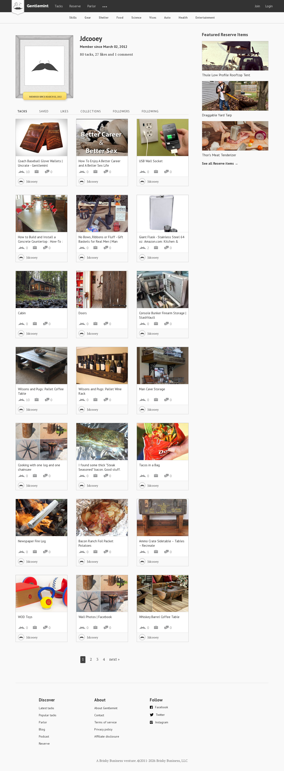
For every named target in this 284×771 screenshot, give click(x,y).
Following (150, 111)
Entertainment (205, 18)
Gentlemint (31, 8)
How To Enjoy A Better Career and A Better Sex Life (99, 163)
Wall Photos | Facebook (95, 617)
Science (136, 18)
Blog (42, 729)
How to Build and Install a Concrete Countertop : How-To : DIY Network (40, 241)
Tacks (59, 6)
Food (119, 18)
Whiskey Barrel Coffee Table (159, 617)
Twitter (160, 714)
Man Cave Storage (152, 389)
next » (114, 659)
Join (257, 6)
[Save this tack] (59, 134)
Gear (88, 18)
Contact (99, 715)
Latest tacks (46, 708)
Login (269, 6)
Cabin (22, 313)
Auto (167, 18)
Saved (44, 111)
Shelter (103, 18)
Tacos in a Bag (149, 465)
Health (183, 18)
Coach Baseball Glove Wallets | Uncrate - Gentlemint (40, 163)
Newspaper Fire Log (32, 541)
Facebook (161, 707)
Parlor (91, 6)
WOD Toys (25, 617)
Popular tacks (47, 715)
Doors (83, 313)
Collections (91, 111)
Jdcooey (31, 181)
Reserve (75, 6)
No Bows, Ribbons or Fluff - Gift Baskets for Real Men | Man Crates (101, 241)
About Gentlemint (105, 708)
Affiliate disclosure (106, 736)
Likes (65, 111)
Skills (73, 18)
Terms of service (105, 722)
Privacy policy (103, 729)
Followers (121, 111)
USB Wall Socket (151, 161)
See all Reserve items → (220, 163)
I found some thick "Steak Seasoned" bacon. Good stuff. (99, 467)
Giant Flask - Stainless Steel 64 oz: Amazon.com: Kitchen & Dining (161, 241)
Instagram (161, 722)
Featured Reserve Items (225, 34)
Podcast (44, 736)
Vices (152, 18)
